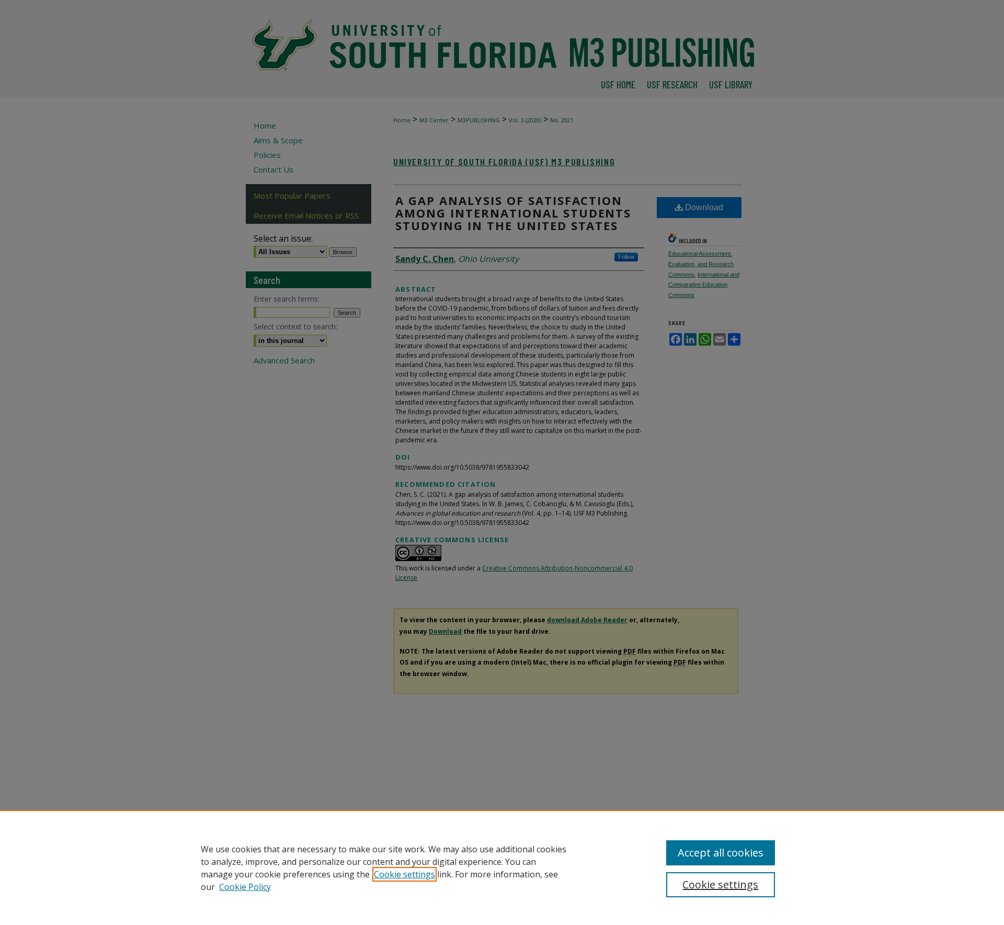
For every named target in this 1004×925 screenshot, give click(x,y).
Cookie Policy (245, 887)
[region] (502, 867)
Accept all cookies (720, 853)
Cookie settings (404, 874)
